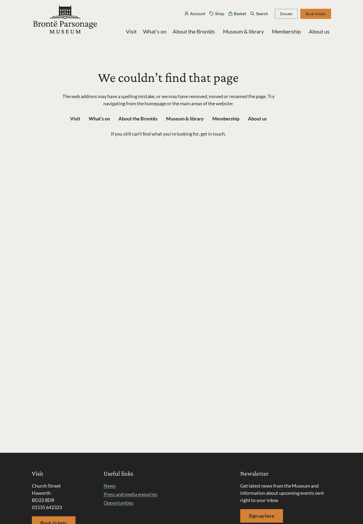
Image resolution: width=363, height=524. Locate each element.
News (110, 486)
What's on (154, 31)
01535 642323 (47, 507)
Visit (131, 31)
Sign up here (262, 516)
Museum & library (243, 31)
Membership (286, 31)
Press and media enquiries (130, 494)
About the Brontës (194, 31)
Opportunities (118, 503)
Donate (286, 13)
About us (319, 31)
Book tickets (316, 13)
